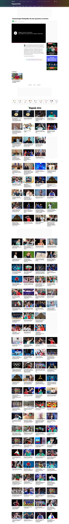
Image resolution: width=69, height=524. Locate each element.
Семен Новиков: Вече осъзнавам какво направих (40, 157)
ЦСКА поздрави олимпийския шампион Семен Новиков (51, 520)
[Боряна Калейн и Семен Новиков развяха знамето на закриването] (17, 303)
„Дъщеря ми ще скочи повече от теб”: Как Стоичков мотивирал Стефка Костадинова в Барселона (51, 224)
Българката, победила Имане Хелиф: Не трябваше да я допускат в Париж (28, 421)
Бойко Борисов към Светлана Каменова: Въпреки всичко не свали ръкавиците (51, 508)
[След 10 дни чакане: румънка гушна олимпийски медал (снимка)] (17, 241)
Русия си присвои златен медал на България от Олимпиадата (28, 272)
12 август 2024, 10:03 (26, 274)
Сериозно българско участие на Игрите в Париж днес (17, 446)
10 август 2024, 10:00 (49, 410)
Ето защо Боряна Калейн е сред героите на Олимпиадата (51, 446)
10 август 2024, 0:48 (26, 447)
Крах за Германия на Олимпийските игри (27, 332)
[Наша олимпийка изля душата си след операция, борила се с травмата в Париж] (28, 205)
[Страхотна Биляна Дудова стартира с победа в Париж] (17, 515)
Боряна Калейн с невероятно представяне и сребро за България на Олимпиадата (40, 482)
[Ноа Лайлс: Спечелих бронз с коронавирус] (28, 490)
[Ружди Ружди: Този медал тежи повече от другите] (17, 179)
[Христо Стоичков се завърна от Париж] (52, 292)
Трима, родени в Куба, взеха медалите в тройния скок (52, 409)
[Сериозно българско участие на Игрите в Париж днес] (17, 440)
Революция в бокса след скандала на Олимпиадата (28, 223)
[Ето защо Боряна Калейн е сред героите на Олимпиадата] (52, 440)
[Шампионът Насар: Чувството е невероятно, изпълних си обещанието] (28, 464)
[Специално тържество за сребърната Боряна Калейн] (52, 241)
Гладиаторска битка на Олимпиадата (28, 507)
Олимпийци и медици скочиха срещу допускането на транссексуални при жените (27, 159)
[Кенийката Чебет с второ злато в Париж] (40, 404)
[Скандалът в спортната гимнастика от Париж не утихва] (40, 254)
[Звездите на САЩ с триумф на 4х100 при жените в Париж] (28, 404)
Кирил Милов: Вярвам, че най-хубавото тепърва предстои (28, 357)
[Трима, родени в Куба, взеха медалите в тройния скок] (52, 404)
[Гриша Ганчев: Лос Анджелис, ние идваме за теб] (52, 267)
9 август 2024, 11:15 (49, 522)
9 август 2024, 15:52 (26, 484)
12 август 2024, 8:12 (26, 285)
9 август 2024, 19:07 (26, 471)
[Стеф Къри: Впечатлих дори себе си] (40, 340)
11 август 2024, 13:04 (38, 385)
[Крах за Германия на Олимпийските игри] (28, 327)
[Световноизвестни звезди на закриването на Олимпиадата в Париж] (52, 365)
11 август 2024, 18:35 (38, 335)
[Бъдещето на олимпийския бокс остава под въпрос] (28, 390)
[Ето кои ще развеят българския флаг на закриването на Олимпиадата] (40, 390)
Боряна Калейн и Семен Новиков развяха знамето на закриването (16, 309)
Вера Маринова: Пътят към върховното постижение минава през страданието (40, 272)
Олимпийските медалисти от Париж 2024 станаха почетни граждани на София (16, 145)
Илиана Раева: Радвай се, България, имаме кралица (28, 457)
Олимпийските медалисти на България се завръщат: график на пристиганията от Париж (51, 383)
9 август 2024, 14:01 (14, 509)
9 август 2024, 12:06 (26, 521)
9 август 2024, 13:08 (49, 510)
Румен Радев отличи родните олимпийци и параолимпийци (39, 145)
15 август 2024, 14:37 (49, 261)
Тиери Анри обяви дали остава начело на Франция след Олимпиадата (51, 210)
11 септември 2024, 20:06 (15, 160)
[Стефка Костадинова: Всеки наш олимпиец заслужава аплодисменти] (52, 303)
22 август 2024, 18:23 (14, 212)
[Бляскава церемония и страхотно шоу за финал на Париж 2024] (28, 292)
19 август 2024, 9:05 (26, 224)
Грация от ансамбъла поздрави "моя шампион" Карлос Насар (16, 409)
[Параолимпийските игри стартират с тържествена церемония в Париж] (52, 179)
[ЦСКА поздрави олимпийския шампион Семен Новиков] (52, 515)
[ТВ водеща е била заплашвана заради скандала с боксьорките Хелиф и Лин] (28, 254)
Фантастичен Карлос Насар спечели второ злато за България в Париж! (52, 469)
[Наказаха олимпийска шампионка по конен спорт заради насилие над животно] (40, 113)
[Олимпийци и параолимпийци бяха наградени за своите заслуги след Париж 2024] (17, 152)
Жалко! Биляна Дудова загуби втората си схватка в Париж (16, 508)
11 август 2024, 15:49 (49, 360)
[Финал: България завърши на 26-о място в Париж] (28, 315)
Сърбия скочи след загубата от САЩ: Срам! (28, 520)
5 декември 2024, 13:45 (38, 121)
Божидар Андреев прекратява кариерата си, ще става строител (51, 119)
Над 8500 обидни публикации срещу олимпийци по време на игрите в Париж (16, 223)
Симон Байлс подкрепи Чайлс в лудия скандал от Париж (40, 309)
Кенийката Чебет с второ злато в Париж (40, 409)
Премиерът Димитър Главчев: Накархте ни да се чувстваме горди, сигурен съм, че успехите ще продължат (28, 172)
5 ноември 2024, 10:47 (14, 134)
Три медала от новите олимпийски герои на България (51, 434)
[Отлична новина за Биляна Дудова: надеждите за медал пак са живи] (52, 452)
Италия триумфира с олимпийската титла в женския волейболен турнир (51, 358)
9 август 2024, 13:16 (38, 509)
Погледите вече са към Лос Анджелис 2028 (17, 345)
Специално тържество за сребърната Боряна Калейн (52, 246)
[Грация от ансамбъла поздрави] (17, 404)
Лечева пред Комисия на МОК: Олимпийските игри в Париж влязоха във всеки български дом (17, 132)
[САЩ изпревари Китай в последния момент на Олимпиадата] (17, 315)
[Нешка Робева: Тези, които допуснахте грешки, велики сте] (40, 365)
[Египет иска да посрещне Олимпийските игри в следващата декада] (40, 315)
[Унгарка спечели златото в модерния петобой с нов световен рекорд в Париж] (17, 365)
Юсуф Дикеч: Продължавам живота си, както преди (52, 395)
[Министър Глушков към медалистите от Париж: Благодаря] (52, 416)
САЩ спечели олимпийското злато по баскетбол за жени (16, 333)
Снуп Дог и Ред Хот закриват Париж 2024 (39, 357)
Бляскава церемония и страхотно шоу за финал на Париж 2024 (28, 297)
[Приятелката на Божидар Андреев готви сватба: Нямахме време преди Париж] (40, 416)
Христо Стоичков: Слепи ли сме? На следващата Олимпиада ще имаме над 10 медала (28, 247)
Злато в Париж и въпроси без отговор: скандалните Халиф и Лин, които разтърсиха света (28, 370)
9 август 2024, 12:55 (14, 522)
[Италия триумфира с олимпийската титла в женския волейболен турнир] (52, 352)
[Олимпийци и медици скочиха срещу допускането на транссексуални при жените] (28, 152)
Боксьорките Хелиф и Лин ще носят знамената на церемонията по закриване (52, 345)
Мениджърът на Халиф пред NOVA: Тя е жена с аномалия (51, 131)
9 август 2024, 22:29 (14, 459)
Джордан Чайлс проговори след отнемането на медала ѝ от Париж (16, 260)
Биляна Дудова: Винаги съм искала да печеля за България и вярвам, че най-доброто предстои (40, 285)
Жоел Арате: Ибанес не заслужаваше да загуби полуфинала (51, 284)
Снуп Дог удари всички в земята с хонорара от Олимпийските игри (16, 210)
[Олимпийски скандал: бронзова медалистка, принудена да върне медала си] (40, 377)
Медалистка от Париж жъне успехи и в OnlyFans (40, 246)
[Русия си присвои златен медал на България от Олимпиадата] (28, 267)
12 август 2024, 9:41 (38, 274)
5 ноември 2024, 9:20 (38, 133)
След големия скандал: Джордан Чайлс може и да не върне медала (28, 345)
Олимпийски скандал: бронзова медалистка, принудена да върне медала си (40, 383)
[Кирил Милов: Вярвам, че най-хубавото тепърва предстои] (28, 352)
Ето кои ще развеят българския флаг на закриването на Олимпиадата (39, 396)
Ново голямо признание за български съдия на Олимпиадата (40, 520)
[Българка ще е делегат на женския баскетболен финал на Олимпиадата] (28, 377)
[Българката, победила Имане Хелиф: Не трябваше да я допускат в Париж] (28, 416)
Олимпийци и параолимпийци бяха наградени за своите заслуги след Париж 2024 (16, 158)
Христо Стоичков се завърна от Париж (50, 297)
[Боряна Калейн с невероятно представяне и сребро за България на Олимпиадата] (40, 477)
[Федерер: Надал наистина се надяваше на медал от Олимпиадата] (52, 166)
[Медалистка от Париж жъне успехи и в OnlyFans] (40, 241)
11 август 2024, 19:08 (14, 334)
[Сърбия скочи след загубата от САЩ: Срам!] (28, 515)
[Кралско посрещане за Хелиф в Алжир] (40, 218)
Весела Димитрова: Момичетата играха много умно (40, 508)
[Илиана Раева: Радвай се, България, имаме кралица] (28, 452)
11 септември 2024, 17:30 (27, 161)
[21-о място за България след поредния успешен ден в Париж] (40, 428)
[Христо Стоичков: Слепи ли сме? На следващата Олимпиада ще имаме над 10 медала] (28, 241)
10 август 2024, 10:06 (38, 410)
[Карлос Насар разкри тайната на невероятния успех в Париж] (17, 279)
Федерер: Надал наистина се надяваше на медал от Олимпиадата (51, 171)
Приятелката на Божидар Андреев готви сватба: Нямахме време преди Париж (40, 421)
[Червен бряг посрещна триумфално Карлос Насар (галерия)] (17, 192)
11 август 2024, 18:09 (14, 346)
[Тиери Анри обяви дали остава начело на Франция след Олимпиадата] (52, 205)
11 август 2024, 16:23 (26, 359)
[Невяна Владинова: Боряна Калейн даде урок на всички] (28, 303)
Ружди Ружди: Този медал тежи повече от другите (16, 184)
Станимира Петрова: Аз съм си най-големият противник (16, 81)
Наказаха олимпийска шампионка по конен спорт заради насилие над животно (40, 119)
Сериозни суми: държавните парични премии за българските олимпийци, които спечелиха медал (51, 483)
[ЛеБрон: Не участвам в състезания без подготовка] (40, 179)
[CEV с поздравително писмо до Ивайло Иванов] (52, 192)
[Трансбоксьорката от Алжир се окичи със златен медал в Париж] (28, 440)
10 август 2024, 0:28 (38, 447)
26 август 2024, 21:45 (14, 199)
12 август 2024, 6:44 (49, 286)
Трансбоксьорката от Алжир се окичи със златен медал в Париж (28, 446)
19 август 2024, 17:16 (49, 212)
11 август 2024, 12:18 (14, 399)
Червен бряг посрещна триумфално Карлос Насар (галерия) (16, 198)
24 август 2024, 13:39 (26, 200)
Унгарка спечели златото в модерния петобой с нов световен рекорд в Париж (17, 370)
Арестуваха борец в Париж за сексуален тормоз (17, 495)
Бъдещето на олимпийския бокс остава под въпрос (28, 395)
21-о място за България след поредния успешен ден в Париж (40, 434)
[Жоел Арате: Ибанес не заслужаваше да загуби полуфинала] (52, 279)
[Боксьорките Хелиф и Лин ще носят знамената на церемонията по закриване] (52, 340)
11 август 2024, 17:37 (26, 347)
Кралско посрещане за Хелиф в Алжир (39, 223)
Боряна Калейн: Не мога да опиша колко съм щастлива (17, 469)
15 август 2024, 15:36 (38, 261)
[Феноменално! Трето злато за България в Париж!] (40, 452)
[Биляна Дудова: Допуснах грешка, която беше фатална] (40, 490)
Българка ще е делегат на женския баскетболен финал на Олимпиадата (28, 383)
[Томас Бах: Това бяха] (28, 279)
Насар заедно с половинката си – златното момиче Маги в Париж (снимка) (40, 333)
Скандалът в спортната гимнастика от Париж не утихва (40, 260)
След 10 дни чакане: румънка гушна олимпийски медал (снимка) (16, 247)
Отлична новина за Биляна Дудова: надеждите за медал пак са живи (51, 457)
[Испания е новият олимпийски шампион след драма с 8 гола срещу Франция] (40, 464)
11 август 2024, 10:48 (38, 398)
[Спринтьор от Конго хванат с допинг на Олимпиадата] (17, 377)
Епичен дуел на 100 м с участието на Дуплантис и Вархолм (40, 171)
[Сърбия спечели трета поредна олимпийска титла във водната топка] (17, 352)
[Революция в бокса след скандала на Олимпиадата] (28, 218)
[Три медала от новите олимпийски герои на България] (52, 428)
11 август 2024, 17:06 (49, 347)
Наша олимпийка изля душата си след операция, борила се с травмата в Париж (28, 211)
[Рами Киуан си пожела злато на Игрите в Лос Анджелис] (17, 292)
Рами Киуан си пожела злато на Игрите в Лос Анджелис (16, 297)
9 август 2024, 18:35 (38, 472)
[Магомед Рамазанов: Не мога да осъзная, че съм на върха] (17, 452)
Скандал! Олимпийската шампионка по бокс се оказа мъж (40, 131)
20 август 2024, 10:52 (38, 213)
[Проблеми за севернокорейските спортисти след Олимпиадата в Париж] (28, 179)
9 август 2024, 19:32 (14, 470)
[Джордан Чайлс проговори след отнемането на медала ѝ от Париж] (17, 254)
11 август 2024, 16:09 (38, 358)
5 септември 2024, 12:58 (38, 173)
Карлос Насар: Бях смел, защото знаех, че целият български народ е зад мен (16, 434)
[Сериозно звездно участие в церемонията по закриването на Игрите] (28, 477)
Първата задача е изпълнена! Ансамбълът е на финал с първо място (51, 496)
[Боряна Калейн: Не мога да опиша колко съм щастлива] (17, 464)
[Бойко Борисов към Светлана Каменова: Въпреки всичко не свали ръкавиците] (52, 502)
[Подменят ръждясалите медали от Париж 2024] (28, 113)
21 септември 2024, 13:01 (50, 133)
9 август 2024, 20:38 (49, 459)
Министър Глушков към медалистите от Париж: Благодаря (51, 421)
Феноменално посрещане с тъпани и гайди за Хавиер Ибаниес (40, 297)
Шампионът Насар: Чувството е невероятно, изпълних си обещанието (28, 469)
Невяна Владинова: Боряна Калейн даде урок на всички (28, 308)
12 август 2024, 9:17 (49, 274)
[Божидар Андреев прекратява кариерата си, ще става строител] (52, 113)
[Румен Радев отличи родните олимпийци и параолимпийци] (40, 140)
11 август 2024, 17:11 (38, 346)
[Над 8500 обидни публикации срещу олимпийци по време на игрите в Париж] (17, 218)
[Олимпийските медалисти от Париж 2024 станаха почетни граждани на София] (17, 140)
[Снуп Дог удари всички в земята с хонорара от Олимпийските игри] (17, 205)
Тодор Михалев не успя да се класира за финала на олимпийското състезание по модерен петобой (17, 482)
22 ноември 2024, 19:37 (49, 120)
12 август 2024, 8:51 (14, 286)
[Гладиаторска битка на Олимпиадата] (28, 502)
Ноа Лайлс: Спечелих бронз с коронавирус (28, 495)
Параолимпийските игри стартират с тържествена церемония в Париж (52, 185)
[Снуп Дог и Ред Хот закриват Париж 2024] (40, 352)
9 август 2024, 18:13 (49, 471)
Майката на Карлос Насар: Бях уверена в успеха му (28, 433)
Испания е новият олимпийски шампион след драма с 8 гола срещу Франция (40, 470)
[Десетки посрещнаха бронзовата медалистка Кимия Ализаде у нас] (52, 254)
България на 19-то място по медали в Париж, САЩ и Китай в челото (40, 446)
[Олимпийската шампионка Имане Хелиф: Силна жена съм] (17, 416)
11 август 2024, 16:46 (14, 359)
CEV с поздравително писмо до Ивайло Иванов (52, 197)
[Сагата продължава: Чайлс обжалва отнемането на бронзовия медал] (28, 140)
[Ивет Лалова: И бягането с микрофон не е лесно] (40, 192)
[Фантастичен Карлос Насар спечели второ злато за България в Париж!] (52, 464)
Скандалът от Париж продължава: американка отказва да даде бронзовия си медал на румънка (40, 211)
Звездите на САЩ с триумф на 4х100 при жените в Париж (28, 409)
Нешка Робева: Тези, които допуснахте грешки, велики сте (40, 370)
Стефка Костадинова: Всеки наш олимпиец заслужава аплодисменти (51, 309)
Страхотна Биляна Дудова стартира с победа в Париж (17, 520)
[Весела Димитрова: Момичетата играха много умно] (40, 502)
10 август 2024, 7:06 (14, 447)
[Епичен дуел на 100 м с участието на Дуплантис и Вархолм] (40, 166)
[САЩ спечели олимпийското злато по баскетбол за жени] (17, 327)
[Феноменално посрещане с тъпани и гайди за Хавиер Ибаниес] (40, 292)
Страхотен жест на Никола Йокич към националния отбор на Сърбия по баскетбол (28, 198)
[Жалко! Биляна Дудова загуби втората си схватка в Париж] (17, 502)
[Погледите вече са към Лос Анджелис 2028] (17, 340)
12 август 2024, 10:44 (14, 274)
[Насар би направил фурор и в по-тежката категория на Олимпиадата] (17, 267)
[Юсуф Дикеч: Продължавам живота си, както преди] (52, 390)
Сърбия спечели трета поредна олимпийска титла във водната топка (17, 357)
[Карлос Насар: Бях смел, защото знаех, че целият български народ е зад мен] (17, 428)
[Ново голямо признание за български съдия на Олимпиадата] (40, 515)
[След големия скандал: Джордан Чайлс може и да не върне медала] (28, 340)
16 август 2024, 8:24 (26, 262)
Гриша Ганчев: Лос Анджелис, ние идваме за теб (51, 272)
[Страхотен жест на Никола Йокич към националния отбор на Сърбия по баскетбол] (28, 192)
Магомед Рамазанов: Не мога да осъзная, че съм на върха (16, 457)
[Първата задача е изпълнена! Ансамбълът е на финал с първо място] (52, 490)
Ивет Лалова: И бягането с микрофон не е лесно (40, 197)
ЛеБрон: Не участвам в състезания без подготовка (39, 185)
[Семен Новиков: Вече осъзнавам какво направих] (40, 152)
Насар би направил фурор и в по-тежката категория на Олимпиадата (16, 272)
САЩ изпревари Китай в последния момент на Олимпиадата (16, 321)
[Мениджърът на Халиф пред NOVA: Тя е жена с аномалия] (52, 126)
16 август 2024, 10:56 (14, 261)
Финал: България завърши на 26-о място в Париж (28, 320)
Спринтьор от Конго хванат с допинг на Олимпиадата (16, 383)
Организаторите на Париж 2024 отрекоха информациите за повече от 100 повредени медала (17, 119)
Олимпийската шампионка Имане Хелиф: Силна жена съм (16, 421)
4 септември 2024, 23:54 (50, 173)
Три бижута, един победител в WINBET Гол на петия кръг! (52, 53)
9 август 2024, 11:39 (38, 522)
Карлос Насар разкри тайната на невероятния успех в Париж (16, 284)
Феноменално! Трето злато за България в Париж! (40, 457)
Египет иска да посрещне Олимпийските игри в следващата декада (40, 321)
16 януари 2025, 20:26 (14, 121)
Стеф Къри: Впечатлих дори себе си (39, 345)
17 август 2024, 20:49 (38, 224)
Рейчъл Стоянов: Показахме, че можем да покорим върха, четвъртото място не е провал (16, 396)
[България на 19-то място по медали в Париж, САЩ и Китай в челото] (40, 440)
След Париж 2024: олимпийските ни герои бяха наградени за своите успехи (16, 172)
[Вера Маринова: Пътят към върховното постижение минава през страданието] (40, 267)
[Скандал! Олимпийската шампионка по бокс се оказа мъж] (40, 126)
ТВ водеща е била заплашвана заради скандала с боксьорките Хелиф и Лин (28, 260)
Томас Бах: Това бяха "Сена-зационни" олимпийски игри (28, 284)
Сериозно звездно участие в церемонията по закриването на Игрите (28, 482)
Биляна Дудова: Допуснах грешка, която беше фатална (40, 496)
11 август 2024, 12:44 (49, 385)
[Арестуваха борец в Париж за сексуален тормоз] (17, 490)
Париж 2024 (16, 4)
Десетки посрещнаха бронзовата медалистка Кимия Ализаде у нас (51, 260)
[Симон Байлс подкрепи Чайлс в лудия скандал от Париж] (40, 303)
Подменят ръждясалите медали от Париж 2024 (28, 118)
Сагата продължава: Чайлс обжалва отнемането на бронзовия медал (28, 145)
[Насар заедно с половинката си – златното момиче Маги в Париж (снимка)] (40, 327)
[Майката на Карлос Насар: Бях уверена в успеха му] (28, 428)
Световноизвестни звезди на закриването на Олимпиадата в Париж (52, 370)
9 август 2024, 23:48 (49, 447)
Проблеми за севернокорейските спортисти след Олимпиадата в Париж (28, 185)
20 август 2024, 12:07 (26, 213)
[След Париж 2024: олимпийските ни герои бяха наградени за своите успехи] (17, 166)
